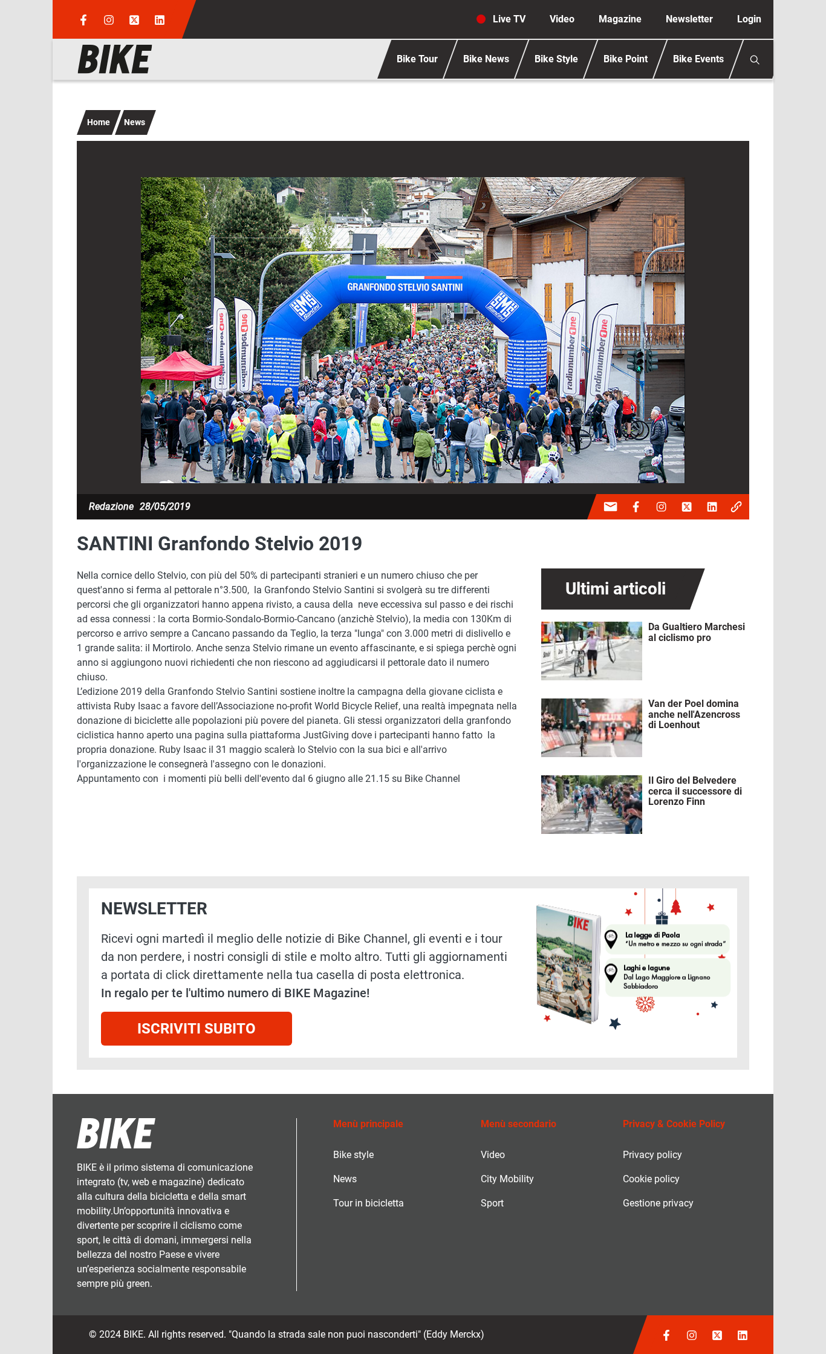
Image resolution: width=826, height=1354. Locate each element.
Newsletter (689, 19)
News (134, 122)
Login (749, 19)
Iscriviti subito (196, 1028)
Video (562, 19)
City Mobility (507, 1179)
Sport (492, 1203)
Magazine (620, 19)
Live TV (509, 19)
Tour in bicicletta (368, 1203)
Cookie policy (651, 1179)
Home (98, 122)
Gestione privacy (658, 1203)
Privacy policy (652, 1154)
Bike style (353, 1154)
